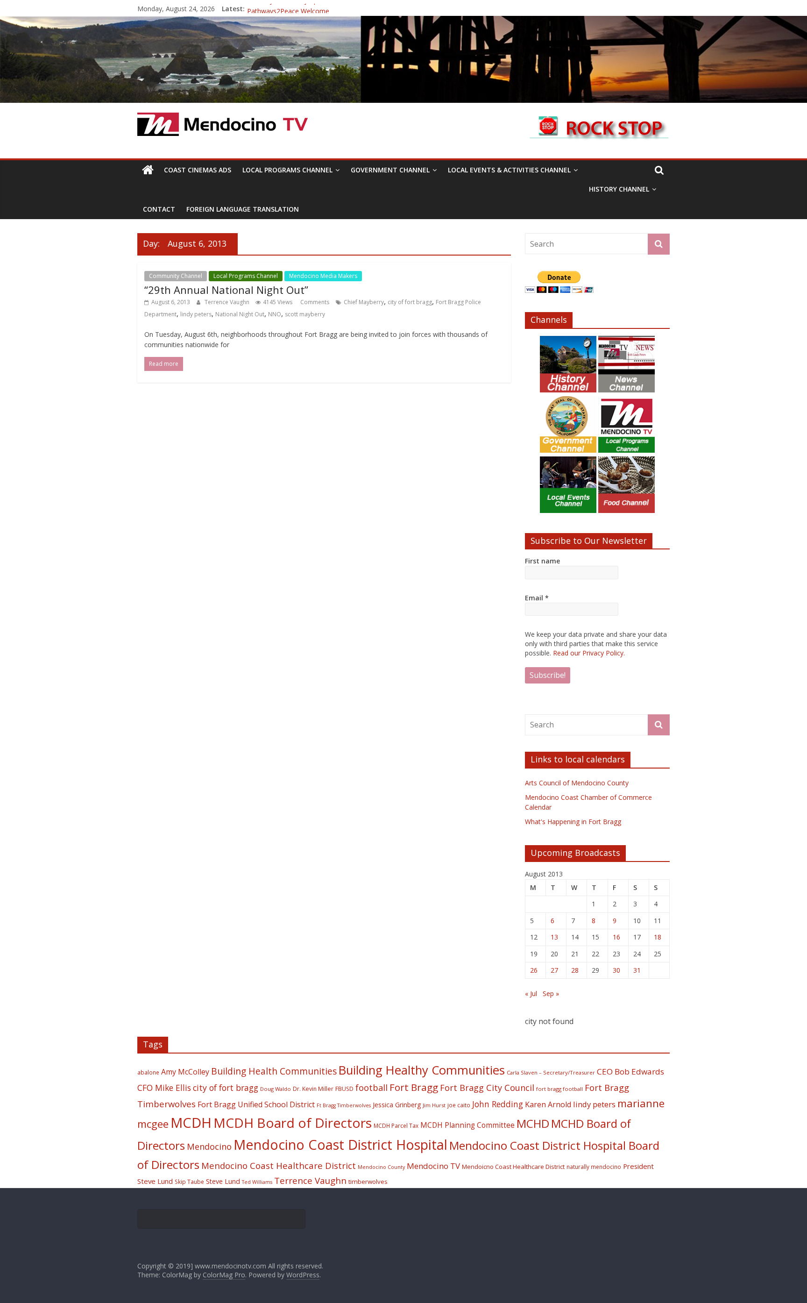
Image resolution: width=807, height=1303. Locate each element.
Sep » (551, 993)
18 (657, 937)
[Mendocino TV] (403, 21)
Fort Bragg (413, 1087)
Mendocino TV (433, 1166)
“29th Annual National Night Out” (226, 290)
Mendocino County (381, 1167)
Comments (314, 302)
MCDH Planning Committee (467, 1125)
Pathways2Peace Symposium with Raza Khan (316, 8)
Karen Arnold (548, 1104)
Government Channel (390, 169)
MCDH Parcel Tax (396, 1125)
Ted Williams (257, 1182)
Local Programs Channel (287, 169)
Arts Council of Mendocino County (577, 782)
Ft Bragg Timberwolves (344, 1105)
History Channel (619, 189)
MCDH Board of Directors (292, 1123)
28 (575, 970)
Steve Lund (223, 1181)
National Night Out (239, 314)
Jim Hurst (434, 1105)
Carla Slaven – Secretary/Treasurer (551, 1072)
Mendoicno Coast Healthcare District (513, 1166)
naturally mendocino (593, 1166)
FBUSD (344, 1089)
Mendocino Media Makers (323, 276)
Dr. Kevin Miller (313, 1089)
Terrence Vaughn (228, 302)
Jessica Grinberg (397, 1104)
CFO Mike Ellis (164, 1087)
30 (616, 970)
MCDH (191, 1122)
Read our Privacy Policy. (589, 652)
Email (537, 597)
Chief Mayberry (364, 302)
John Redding (497, 1104)
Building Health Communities (274, 1071)
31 (637, 970)
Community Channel (175, 276)
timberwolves (368, 1181)
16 (616, 937)
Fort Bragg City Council (487, 1087)
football (371, 1087)
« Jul (531, 993)
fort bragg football (559, 1088)
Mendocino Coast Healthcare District (278, 1165)
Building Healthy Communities (422, 1070)
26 (534, 970)
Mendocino (209, 1146)
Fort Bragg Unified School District (256, 1104)
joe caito (458, 1105)
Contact (159, 209)
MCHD (533, 1123)
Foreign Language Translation (242, 209)
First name (542, 560)
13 (554, 937)
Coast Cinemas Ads (197, 169)
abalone (148, 1072)
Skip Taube (189, 1181)
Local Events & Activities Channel (509, 169)
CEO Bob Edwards (630, 1071)
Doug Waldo (275, 1088)
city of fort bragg (410, 302)
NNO (274, 314)
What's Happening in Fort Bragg (573, 821)
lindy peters (196, 314)
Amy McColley (185, 1072)
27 (554, 970)
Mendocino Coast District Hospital (340, 1144)
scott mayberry (305, 314)
